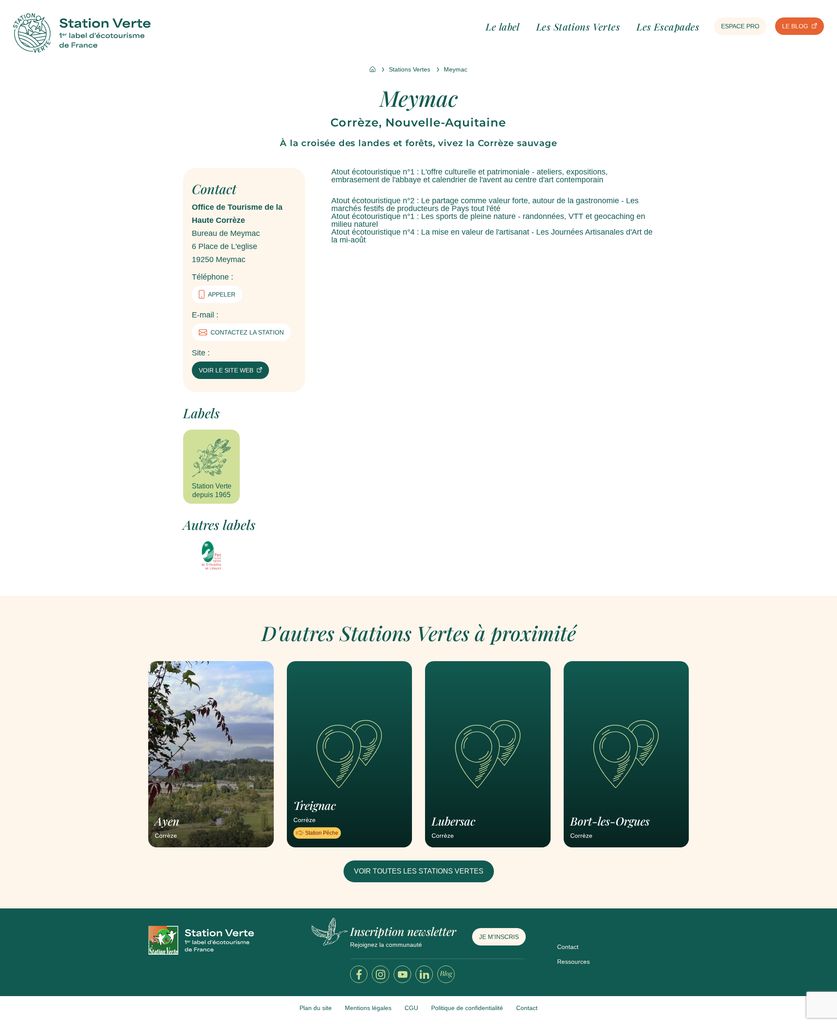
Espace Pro (740, 26)
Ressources (573, 961)
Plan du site (315, 1007)
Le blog (795, 26)
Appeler (221, 294)
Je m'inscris (499, 936)
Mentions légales (368, 1007)
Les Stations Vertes (578, 26)
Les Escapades (667, 26)
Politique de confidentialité (467, 1007)
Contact (567, 946)
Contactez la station (247, 332)
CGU (411, 1007)
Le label (503, 26)
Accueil (372, 68)
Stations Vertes (409, 69)
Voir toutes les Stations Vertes (418, 871)
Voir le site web (226, 370)
